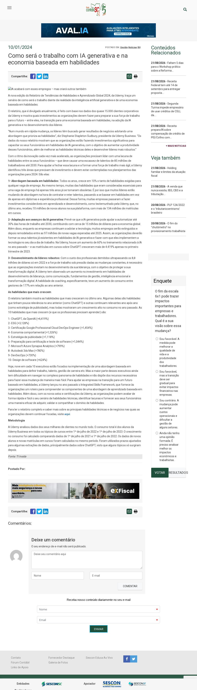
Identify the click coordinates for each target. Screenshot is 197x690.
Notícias (132, 47)
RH (139, 47)
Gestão (124, 47)
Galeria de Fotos (58, 662)
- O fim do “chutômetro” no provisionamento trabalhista (168, 227)
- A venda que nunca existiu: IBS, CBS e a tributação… (167, 190)
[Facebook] (126, 658)
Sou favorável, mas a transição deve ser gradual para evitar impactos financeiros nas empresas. (169, 383)
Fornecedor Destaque (61, 657)
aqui (67, 414)
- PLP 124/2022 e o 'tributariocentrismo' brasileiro (168, 208)
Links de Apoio (19, 667)
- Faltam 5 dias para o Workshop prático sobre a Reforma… (167, 66)
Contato (16, 657)
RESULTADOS (177, 472)
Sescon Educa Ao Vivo (99, 657)
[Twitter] (133, 658)
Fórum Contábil (20, 662)
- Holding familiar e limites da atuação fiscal (168, 171)
